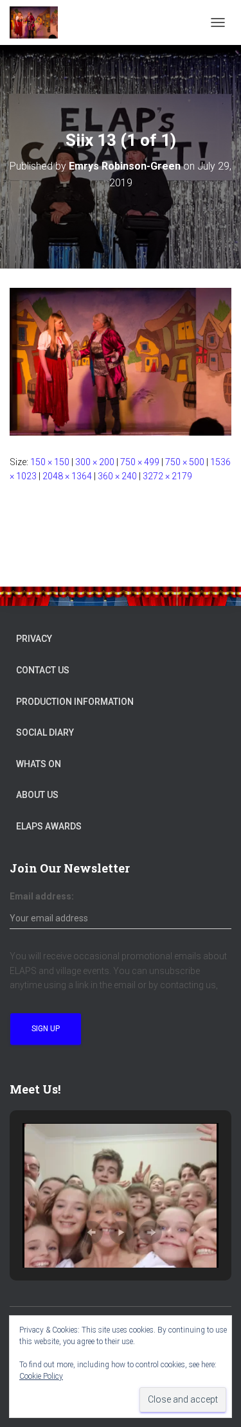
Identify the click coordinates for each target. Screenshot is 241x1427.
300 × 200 (94, 462)
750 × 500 (184, 462)
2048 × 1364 (67, 476)
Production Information (75, 701)
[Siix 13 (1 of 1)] (120, 361)
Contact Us (42, 670)
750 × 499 (139, 462)
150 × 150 (49, 462)
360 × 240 (117, 476)
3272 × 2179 (167, 476)
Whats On (38, 764)
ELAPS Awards (49, 826)
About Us (37, 795)
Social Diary (45, 732)
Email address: (42, 896)
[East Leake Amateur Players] (38, 22)
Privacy (34, 639)
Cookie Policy (41, 1376)
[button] (91, 1232)
